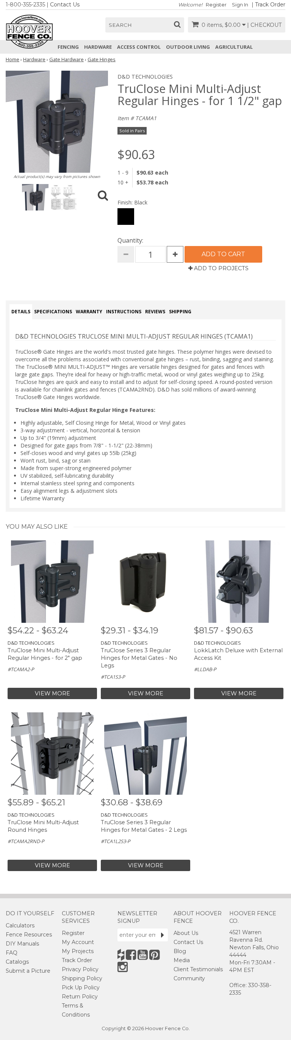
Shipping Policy (82, 978)
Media (182, 960)
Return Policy (80, 996)
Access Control (139, 46)
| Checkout (264, 25)
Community (189, 978)
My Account (78, 942)
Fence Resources (29, 934)
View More (52, 693)
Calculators (20, 925)
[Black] (125, 216)
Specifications (53, 311)
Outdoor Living (188, 46)
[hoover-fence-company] (120, 954)
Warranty (89, 311)
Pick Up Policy (81, 987)
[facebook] (131, 954)
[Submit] (162, 935)
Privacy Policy (80, 969)
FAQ (11, 952)
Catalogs (17, 961)
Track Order (270, 4)
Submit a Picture (28, 970)
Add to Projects (220, 268)
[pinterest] (154, 954)
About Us (186, 933)
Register (216, 5)
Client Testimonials (198, 969)
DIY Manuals (22, 943)
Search (120, 25)
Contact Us (65, 4)
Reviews (155, 311)
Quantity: (130, 240)
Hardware (98, 46)
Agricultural (234, 46)
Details (20, 311)
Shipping (180, 311)
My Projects (78, 951)
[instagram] (122, 967)
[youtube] (143, 954)
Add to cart (223, 254)
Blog (180, 951)
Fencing (68, 46)
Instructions (123, 311)
